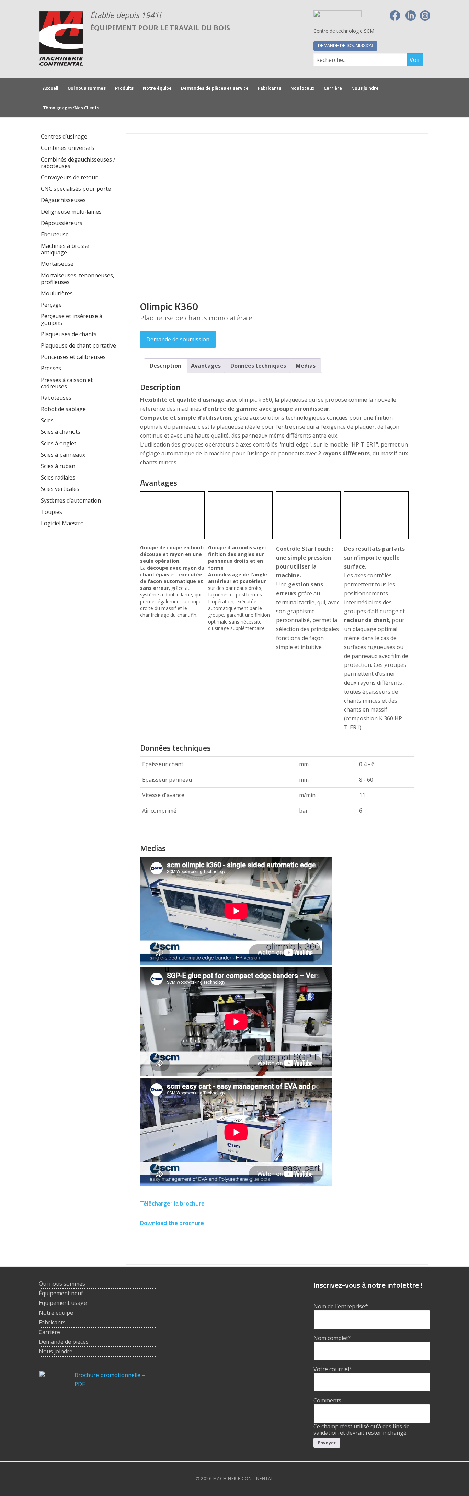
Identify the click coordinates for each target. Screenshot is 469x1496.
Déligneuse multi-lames (71, 212)
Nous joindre (55, 1351)
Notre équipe (56, 1313)
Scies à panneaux (63, 455)
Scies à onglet (58, 443)
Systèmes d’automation (71, 500)
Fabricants (52, 1322)
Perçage (51, 304)
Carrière (49, 1332)
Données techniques (258, 366)
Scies (47, 420)
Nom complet (332, 1338)
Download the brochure (172, 1223)
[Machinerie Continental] (61, 62)
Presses (51, 368)
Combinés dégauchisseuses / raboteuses (78, 163)
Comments (327, 1400)
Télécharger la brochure (172, 1203)
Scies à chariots (60, 432)
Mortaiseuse (57, 263)
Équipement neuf (61, 1293)
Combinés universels (67, 148)
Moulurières (57, 293)
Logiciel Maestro (62, 523)
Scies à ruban (58, 466)
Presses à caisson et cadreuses (67, 383)
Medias (306, 366)
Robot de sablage (63, 409)
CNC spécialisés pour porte (76, 188)
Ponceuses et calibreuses (73, 357)
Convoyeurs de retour (69, 177)
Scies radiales (58, 477)
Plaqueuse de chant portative (78, 345)
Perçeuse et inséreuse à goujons (71, 319)
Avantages (206, 366)
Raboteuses (56, 398)
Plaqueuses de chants (68, 334)
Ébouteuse (55, 234)
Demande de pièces (64, 1341)
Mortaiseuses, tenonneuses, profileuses (77, 279)
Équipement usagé (63, 1303)
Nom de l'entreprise (340, 1306)
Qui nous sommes (62, 1283)
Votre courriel (332, 1369)
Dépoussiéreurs (61, 223)
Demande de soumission (345, 45)
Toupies (51, 512)
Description (165, 366)
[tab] (165, 365)
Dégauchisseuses (63, 200)
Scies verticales (60, 489)
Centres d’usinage (64, 136)
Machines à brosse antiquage (65, 249)
